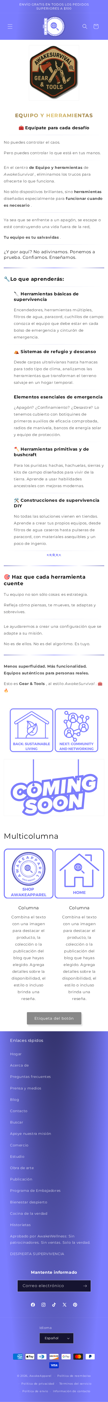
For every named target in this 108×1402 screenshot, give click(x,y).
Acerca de (19, 1065)
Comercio (19, 1145)
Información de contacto (71, 1391)
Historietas (20, 1225)
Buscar (16, 1122)
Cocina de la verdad (28, 1213)
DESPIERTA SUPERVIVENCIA (37, 1254)
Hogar (16, 1054)
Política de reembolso (74, 1376)
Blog (14, 1099)
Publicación (21, 1179)
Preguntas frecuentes (30, 1076)
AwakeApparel (40, 1376)
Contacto (19, 1111)
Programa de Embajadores (35, 1190)
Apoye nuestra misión (30, 1133)
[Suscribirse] (85, 1286)
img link (28, 852)
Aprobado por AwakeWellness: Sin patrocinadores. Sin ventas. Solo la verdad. (50, 1239)
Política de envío (35, 1391)
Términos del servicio (75, 1383)
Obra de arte (22, 1168)
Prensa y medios (25, 1088)
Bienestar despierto (28, 1202)
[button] (10, 26)
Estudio (17, 1156)
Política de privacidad (37, 1383)
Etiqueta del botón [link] (54, 1018)
